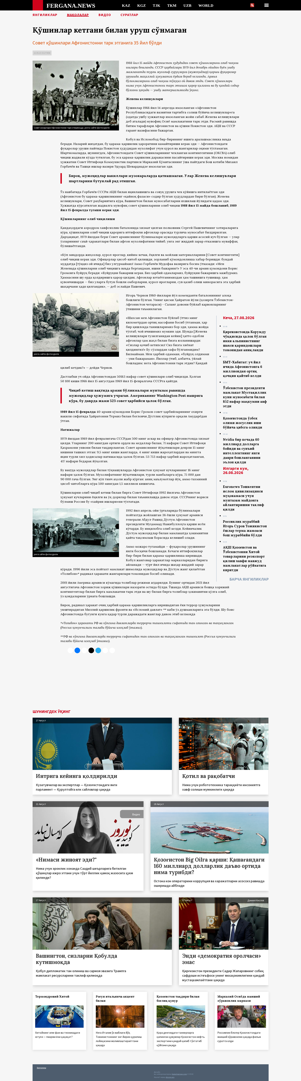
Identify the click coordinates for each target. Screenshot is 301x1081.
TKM (171, 5)
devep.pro (170, 1077)
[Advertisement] (150, 683)
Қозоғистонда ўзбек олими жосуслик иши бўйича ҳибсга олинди (242, 422)
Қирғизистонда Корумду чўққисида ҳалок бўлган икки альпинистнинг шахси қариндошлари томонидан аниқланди (245, 341)
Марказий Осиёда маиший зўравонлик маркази (238, 999)
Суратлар (129, 15)
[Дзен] (91, 650)
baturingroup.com (179, 1074)
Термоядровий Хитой (52, 996)
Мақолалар (78, 15)
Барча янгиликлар (249, 579)
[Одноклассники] (84, 650)
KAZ (126, 5)
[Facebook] (105, 650)
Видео (104, 15)
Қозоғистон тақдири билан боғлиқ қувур (178, 999)
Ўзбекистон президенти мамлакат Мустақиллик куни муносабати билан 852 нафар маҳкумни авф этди (245, 397)
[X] (70, 650)
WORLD (205, 5)
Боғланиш (41, 1067)
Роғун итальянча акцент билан (115, 999)
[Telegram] (98, 650)
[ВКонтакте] (77, 650)
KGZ (141, 5)
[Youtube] (112, 650)
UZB (187, 5)
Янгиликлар (45, 15)
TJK (156, 5)
